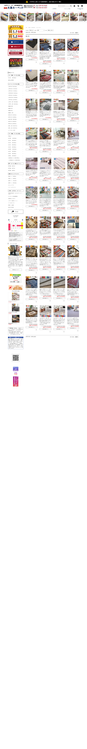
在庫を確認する (31, 59)
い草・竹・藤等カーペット (13, 200)
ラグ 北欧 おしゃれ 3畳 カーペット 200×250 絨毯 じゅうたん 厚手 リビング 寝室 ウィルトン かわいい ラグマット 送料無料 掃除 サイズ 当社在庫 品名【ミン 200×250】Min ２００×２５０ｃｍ (45, 232)
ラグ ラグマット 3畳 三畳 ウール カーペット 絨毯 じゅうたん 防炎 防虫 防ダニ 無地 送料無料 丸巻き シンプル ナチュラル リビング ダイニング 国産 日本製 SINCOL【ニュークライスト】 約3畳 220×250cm (73, 321)
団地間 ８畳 (10, 110)
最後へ (77, 32)
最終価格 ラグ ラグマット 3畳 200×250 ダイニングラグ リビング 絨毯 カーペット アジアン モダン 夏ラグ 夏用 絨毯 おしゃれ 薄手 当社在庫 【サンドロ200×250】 (45, 114)
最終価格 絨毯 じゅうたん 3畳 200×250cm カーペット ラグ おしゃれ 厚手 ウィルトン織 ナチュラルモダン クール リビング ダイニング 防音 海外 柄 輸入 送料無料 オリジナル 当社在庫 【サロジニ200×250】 (73, 85)
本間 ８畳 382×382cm (12, 123)
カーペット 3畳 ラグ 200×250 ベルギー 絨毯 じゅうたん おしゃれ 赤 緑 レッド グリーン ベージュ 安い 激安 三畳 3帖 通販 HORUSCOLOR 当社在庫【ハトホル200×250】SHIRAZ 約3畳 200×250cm (45, 85)
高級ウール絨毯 (11, 205)
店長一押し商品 (11, 207)
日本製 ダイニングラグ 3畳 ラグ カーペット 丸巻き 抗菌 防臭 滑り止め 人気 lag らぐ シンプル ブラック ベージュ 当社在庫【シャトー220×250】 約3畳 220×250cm (31, 85)
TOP (26, 27)
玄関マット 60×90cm (12, 178)
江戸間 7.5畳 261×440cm (12, 97)
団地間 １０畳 (10, 112)
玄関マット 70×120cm (12, 180)
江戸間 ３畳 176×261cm (12, 90)
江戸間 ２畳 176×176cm (12, 88)
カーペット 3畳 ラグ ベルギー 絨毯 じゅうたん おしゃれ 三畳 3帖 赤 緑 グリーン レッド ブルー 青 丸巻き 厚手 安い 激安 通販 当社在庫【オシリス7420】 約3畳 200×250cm (31, 320)
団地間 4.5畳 (10, 106)
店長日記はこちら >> (15, 269)
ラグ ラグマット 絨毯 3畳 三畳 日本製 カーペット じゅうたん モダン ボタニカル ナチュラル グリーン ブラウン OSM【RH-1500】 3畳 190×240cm (31, 201)
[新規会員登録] (15, 55)
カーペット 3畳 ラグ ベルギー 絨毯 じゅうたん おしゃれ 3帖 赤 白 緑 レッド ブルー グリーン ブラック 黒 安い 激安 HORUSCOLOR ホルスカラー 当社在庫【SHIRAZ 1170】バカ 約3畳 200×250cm (73, 292)
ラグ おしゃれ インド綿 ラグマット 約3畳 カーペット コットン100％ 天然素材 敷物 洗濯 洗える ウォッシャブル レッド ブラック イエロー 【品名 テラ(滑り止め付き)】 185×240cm (59, 173)
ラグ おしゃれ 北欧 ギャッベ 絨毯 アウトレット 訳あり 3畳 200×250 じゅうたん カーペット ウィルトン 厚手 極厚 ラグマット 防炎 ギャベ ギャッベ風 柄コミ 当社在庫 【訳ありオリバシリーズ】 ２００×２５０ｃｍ (73, 173)
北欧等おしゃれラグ (11, 198)
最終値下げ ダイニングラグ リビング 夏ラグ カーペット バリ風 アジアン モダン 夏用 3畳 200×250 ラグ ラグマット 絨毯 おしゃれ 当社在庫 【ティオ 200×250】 (73, 114)
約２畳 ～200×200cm (12, 140)
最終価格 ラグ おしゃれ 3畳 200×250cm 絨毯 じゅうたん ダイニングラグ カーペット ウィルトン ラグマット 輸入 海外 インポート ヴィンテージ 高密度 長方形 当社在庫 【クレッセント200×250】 (59, 114)
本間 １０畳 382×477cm (12, 125)
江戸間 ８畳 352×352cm (12, 99)
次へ (73, 32)
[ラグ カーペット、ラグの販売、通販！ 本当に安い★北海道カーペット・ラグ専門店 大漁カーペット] (13, 7)
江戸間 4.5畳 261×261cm (12, 93)
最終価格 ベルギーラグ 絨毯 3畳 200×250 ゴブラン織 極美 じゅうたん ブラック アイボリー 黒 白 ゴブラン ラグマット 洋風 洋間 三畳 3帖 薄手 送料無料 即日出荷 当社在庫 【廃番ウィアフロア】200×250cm (59, 85)
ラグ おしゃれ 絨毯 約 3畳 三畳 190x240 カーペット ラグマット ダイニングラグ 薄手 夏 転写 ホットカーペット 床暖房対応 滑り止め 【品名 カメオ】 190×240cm (31, 173)
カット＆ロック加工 (11, 130)
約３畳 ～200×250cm (31, 27)
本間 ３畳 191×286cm (12, 117)
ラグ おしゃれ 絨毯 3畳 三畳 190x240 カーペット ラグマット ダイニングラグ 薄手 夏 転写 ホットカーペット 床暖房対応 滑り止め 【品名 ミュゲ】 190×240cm (73, 143)
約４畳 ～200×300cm (12, 147)
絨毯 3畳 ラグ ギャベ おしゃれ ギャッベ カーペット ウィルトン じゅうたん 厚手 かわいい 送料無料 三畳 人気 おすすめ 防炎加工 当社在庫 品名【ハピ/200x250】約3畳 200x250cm (73, 232)
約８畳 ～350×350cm (12, 153)
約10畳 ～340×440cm (12, 155)
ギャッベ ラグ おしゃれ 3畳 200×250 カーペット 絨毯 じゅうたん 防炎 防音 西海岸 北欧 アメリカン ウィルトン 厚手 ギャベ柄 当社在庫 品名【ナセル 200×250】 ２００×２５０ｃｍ (73, 202)
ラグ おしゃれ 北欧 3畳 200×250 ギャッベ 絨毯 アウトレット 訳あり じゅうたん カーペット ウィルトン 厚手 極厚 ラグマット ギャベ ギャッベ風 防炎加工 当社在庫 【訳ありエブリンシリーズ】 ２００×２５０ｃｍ (45, 144)
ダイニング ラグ (11, 185)
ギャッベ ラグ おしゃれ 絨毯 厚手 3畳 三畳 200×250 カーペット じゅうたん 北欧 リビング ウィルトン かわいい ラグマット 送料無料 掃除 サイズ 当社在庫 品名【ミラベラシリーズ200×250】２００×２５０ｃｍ (59, 232)
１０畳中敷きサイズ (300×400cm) (14, 160)
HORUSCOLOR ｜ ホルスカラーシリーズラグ (15, 194)
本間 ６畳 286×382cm (12, 121)
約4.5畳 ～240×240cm (12, 149)
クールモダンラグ (11, 202)
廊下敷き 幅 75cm (11, 168)
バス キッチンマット (12, 187)
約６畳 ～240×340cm (12, 151)
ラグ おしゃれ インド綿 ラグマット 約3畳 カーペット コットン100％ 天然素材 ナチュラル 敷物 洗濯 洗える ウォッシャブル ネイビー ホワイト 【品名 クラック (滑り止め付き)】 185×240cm (45, 173)
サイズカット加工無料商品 (13, 196)
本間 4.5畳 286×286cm (12, 119)
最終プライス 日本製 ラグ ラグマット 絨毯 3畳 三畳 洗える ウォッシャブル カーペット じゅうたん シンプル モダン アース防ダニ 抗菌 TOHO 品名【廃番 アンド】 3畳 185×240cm (31, 143)
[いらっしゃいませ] (15, 255)
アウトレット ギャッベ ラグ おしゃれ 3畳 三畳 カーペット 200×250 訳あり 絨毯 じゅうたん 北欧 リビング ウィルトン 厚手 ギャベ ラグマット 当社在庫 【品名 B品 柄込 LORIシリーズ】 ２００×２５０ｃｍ (31, 232)
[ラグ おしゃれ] (59, 163)
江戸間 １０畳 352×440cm (13, 101)
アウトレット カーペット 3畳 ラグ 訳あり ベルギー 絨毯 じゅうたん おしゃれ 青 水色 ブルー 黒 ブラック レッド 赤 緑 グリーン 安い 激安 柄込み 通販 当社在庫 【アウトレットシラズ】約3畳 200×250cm (31, 292)
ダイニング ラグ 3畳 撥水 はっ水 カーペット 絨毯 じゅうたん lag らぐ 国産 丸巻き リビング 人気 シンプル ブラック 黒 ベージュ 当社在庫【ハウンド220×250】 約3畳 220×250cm (31, 54)
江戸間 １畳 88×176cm (12, 86)
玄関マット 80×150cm (12, 182)
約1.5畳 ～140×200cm (12, 138)
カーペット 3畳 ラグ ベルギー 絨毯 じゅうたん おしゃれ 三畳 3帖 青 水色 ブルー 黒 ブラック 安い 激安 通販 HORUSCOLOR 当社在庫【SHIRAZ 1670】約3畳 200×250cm (59, 54)
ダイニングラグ (11, 80)
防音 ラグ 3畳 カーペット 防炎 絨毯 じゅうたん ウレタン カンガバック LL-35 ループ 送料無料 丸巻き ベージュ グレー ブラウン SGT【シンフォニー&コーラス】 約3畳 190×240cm (59, 291)
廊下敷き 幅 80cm (11, 170)
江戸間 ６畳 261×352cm (12, 95)
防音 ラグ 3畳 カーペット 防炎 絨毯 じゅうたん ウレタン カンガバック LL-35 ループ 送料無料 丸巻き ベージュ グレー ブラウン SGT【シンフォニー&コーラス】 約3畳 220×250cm (45, 291)
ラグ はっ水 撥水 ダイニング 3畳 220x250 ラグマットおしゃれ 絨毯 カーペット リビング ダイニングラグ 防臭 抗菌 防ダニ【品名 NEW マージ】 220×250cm (59, 143)
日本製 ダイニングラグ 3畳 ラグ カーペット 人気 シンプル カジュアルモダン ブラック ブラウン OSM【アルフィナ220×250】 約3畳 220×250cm (73, 53)
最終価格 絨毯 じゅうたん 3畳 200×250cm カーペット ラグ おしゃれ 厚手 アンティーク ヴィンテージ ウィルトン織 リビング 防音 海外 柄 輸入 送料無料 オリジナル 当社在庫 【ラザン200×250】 (31, 114)
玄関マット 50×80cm (12, 176)
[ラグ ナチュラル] (45, 163)
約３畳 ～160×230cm (12, 142)
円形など (9, 136)
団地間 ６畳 (10, 108)
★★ (80, 9)
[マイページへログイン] (15, 43)
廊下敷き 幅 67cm (11, 166)
